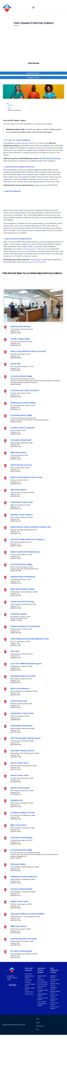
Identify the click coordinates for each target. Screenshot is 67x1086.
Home (7, 103)
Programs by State (33, 73)
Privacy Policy (39, 1026)
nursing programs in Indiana (31, 249)
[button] (33, 7)
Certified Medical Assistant (50, 158)
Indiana (10, 108)
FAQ (37, 1029)
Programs (11, 105)
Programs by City (32, 77)
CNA (9, 107)
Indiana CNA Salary (35, 262)
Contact (38, 1022)
